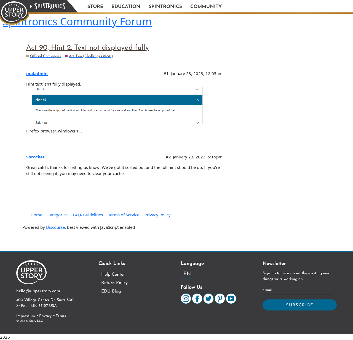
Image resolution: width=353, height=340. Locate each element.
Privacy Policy (158, 214)
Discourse (55, 227)
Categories (57, 214)
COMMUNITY (206, 6)
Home (36, 214)
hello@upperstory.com (38, 291)
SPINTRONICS (165, 6)
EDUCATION (125, 6)
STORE (95, 6)
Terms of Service (123, 214)
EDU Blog (111, 291)
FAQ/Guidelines (88, 214)
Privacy (45, 316)
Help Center (113, 274)
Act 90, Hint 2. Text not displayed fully (87, 48)
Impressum (25, 316)
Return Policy (114, 283)
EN (187, 274)
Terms (61, 316)
